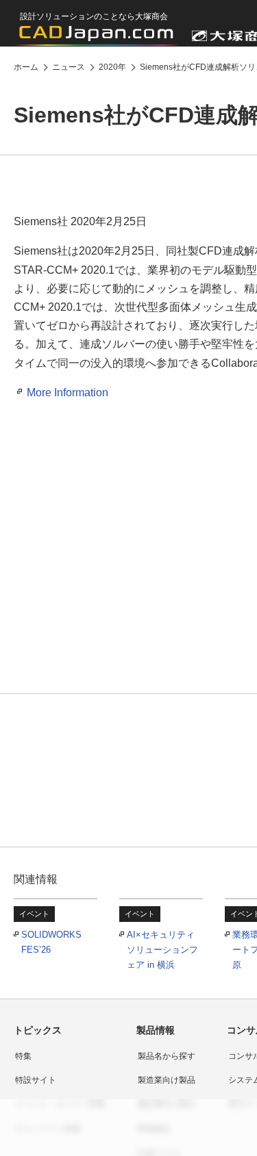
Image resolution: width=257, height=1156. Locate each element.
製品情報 (155, 1030)
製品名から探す (166, 1056)
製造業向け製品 (166, 1080)
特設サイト (35, 1080)
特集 (23, 1056)
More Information (67, 392)
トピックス (38, 1030)
